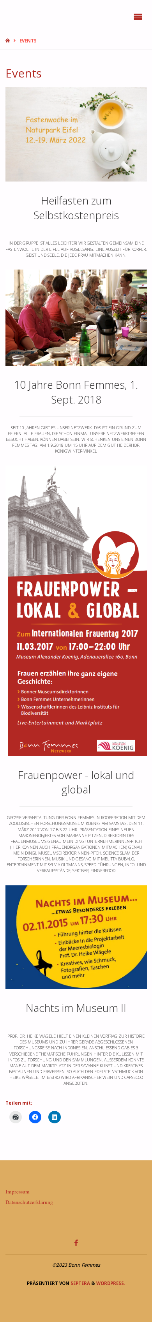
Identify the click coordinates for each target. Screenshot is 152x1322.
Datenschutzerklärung (29, 1202)
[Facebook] (76, 1242)
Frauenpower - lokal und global (76, 782)
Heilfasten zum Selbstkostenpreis (76, 207)
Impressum (17, 1191)
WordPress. (110, 1283)
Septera (79, 1283)
